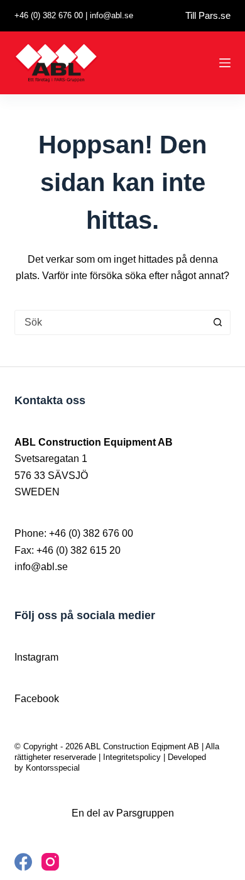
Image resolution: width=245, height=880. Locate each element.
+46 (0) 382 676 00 (48, 15)
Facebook (36, 698)
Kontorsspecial (53, 768)
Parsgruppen (145, 813)
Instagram (36, 657)
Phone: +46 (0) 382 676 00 (73, 533)
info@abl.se (111, 15)
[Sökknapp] (218, 322)
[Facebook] (23, 862)
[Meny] (225, 63)
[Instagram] (50, 862)
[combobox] (110, 322)
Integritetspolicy (132, 757)
